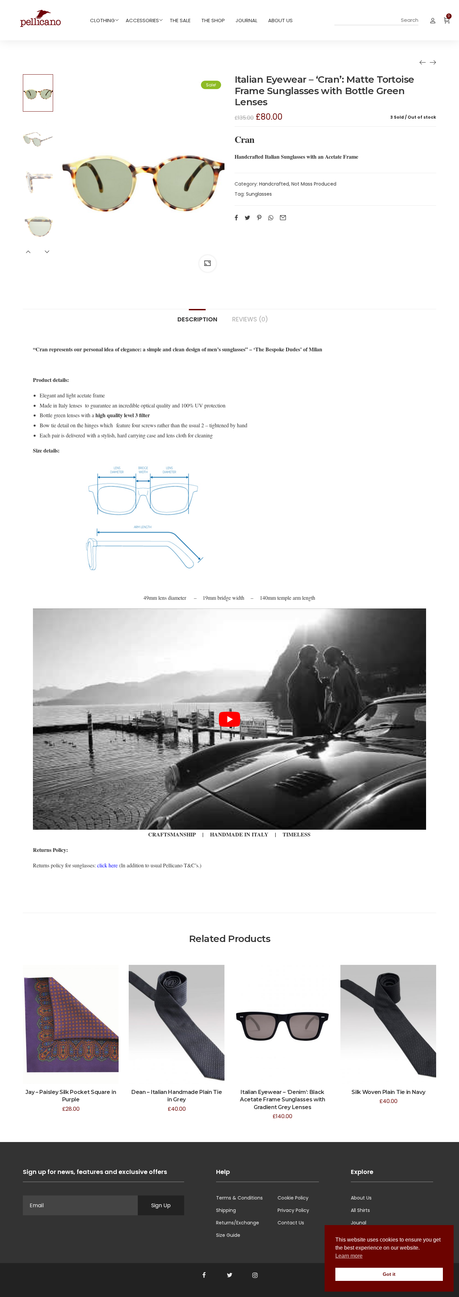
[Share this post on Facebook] (236, 217)
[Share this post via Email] (283, 217)
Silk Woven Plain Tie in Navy (388, 1092)
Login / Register (432, 20)
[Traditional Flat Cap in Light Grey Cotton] (422, 62)
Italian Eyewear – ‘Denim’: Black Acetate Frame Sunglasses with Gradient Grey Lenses (282, 1099)
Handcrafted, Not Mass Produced (297, 184)
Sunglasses (259, 194)
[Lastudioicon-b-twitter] (229, 1275)
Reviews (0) (250, 319)
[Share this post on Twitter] (247, 217)
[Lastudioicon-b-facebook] (204, 1275)
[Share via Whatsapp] (270, 217)
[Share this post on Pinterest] (259, 217)
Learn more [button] (349, 1256)
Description (197, 319)
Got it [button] (389, 1274)
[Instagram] (255, 1275)
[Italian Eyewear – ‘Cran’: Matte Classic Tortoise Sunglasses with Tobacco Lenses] (432, 62)
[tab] (197, 316)
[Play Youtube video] (229, 719)
